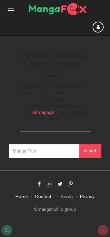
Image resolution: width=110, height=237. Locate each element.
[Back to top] (103, 230)
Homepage (43, 112)
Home (22, 196)
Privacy (87, 196)
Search (90, 150)
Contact (43, 196)
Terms (66, 196)
